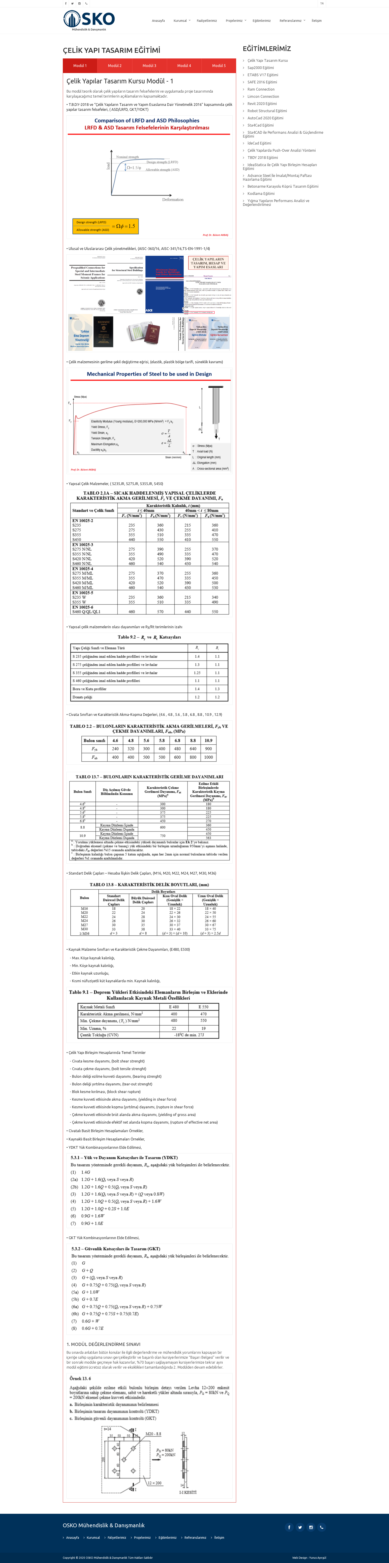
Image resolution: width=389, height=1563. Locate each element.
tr (322, 3)
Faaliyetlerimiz (207, 20)
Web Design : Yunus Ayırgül (309, 1557)
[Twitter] (72, 3)
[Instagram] (79, 3)
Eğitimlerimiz (262, 20)
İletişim (317, 20)
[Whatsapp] (86, 3)
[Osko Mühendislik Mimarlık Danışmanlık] (89, 11)
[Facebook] (66, 3)
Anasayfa (158, 20)
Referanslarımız (291, 20)
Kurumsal (180, 20)
